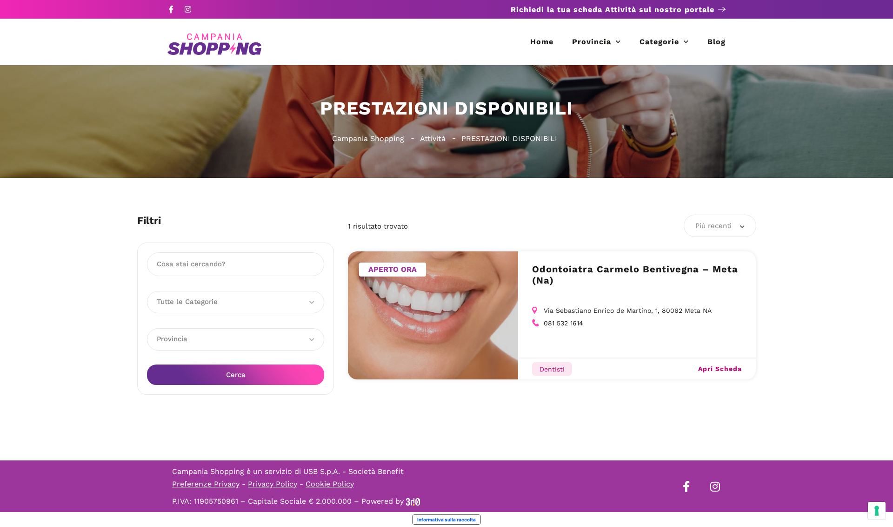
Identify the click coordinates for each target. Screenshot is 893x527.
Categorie (659, 41)
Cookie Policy (330, 484)
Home (541, 41)
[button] (235, 302)
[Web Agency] (413, 501)
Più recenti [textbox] (713, 226)
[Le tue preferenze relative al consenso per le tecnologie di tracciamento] (877, 511)
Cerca (236, 375)
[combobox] (720, 226)
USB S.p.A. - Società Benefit (353, 471)
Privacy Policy (272, 484)
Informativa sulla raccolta (446, 519)
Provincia (591, 41)
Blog (716, 41)
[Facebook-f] (171, 9)
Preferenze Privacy (206, 484)
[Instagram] (188, 9)
